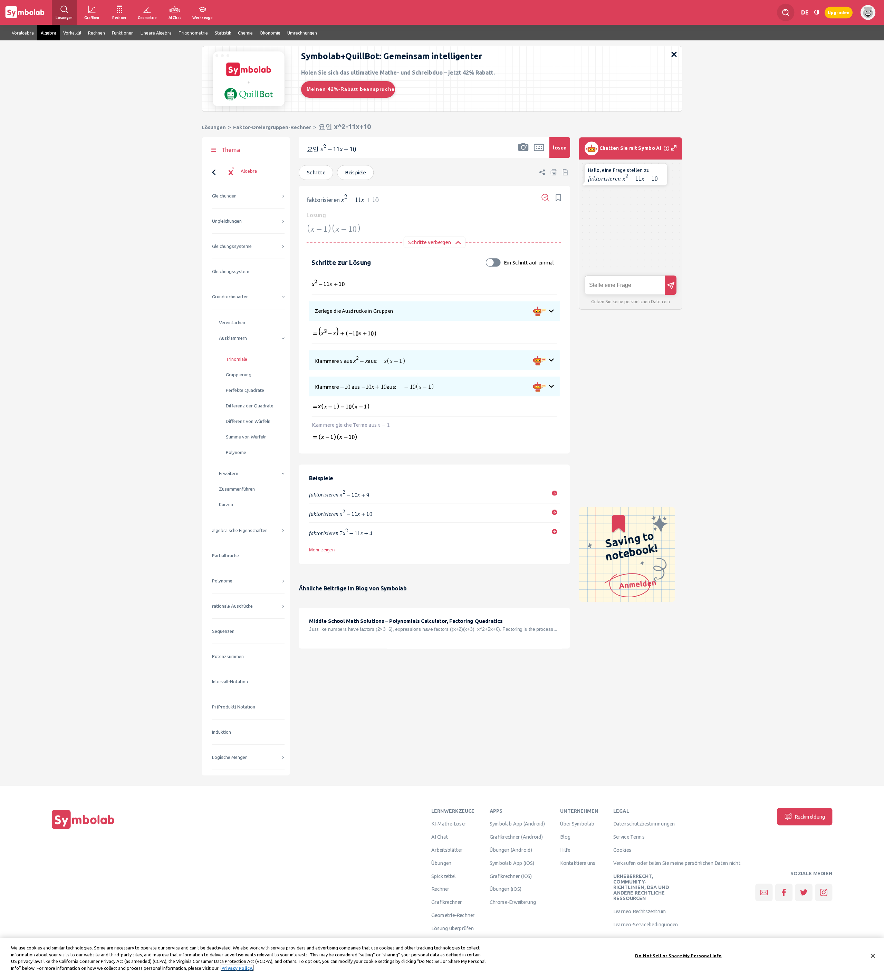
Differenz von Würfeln (248, 421)
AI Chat (439, 837)
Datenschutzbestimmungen (644, 824)
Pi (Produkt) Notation (233, 706)
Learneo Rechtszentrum (639, 911)
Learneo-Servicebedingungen (645, 924)
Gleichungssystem (230, 271)
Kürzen (226, 504)
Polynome (236, 452)
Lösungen (214, 127)
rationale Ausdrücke (232, 606)
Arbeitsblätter (446, 849)
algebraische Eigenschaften (240, 530)
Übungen (441, 863)
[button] (523, 152)
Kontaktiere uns (578, 863)
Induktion (221, 732)
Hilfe (565, 849)
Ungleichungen (227, 221)
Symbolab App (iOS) (512, 863)
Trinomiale (236, 359)
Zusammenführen (237, 489)
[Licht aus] (816, 12)
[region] (442, 956)
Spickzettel (443, 876)
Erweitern (228, 473)
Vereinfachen (232, 322)
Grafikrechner (446, 902)
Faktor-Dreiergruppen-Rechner (272, 127)
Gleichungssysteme (232, 246)
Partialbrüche (225, 555)
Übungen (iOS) (506, 889)
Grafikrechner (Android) (516, 837)
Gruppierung (238, 374)
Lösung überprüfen (452, 928)
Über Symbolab (577, 824)
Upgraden (838, 12)
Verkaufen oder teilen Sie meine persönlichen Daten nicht (676, 863)
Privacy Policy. (237, 967)
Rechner (440, 889)
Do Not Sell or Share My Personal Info (678, 955)
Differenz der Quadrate (249, 405)
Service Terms (629, 837)
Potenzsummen (228, 656)
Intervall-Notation (230, 681)
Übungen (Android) (511, 849)
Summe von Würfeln (246, 437)
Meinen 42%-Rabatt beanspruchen (351, 89)
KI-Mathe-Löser (448, 824)
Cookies (622, 849)
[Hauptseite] (83, 829)
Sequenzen (223, 631)
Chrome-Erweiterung (513, 902)
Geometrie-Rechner (452, 915)
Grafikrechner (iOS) (511, 876)
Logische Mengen (230, 757)
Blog (565, 837)
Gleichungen (224, 196)
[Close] (873, 955)
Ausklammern (233, 338)
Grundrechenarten (230, 296)
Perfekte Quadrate (245, 390)
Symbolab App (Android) (517, 824)
